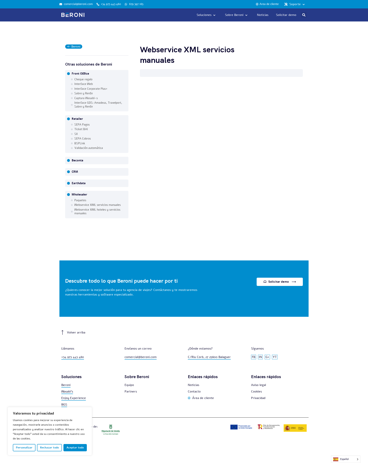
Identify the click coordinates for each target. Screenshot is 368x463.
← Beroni (73, 46)
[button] (304, 15)
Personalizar (24, 447)
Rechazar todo (49, 447)
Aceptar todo (75, 447)
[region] (50, 431)
